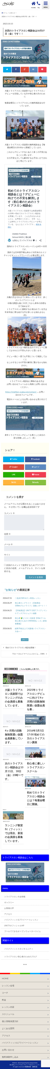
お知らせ (11, 589)
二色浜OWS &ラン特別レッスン (28, 598)
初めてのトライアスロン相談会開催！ (21, 648)
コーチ (5, 992)
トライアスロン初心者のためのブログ (20, 956)
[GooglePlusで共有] (25, 69)
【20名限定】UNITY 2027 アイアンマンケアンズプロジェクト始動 (31, 611)
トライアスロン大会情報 (14, 896)
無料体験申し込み (10, 1057)
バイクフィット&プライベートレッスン (21, 919)
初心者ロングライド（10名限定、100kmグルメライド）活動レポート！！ (31, 604)
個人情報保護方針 (10, 1021)
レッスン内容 (8, 1007)
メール (8, 544)
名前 (7, 534)
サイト (7, 554)
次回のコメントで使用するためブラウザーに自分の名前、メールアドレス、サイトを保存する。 (24, 568)
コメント (9, 513)
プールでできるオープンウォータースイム (22, 931)
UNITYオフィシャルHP (14, 925)
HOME (5, 978)
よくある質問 (8, 1028)
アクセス (8, 914)
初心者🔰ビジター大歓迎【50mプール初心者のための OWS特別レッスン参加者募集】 (31, 621)
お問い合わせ (8, 1049)
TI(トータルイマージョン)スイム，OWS (28, 654)
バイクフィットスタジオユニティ (18, 949)
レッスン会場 (8, 985)
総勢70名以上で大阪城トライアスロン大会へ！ (30, 629)
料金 (4, 1000)
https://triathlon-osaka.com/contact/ (21, 392)
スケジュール (8, 1014)
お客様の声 (9, 908)
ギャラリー (9, 902)
